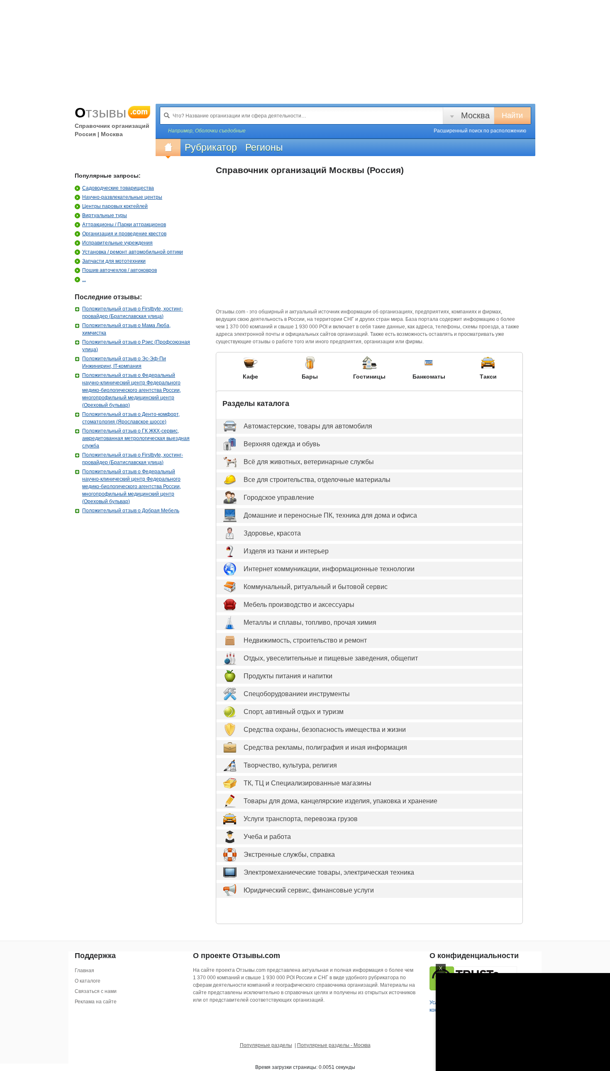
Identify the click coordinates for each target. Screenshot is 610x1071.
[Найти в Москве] (166, 115)
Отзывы (111, 112)
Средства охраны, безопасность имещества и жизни (325, 729)
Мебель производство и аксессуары (299, 604)
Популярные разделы (266, 1045)
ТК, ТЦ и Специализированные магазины (307, 783)
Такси (488, 376)
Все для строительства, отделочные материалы (317, 479)
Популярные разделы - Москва (334, 1045)
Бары (310, 376)
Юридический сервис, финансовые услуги (309, 890)
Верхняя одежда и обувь (282, 443)
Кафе (250, 376)
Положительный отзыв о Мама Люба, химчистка (126, 329)
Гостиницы (369, 376)
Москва (475, 115)
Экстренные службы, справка (289, 854)
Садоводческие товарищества (118, 188)
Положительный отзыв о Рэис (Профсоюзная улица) (136, 345)
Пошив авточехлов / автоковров (119, 270)
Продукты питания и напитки (288, 676)
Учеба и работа (267, 836)
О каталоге (87, 981)
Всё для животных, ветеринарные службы (309, 461)
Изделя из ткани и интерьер (286, 551)
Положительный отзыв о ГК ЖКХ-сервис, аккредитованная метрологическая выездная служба (136, 438)
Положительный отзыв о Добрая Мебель (130, 510)
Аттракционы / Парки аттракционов (124, 224)
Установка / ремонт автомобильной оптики (132, 252)
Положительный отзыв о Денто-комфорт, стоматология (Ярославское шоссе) (131, 418)
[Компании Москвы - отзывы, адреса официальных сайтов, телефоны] (168, 147)
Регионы (264, 147)
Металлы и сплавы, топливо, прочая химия (310, 622)
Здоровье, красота (272, 533)
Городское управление (279, 497)
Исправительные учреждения (117, 243)
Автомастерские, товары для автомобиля (308, 426)
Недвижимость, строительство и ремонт (305, 640)
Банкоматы (428, 376)
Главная (84, 970)
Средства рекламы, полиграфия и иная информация (325, 747)
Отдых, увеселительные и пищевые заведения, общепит (331, 658)
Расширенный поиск (480, 131)
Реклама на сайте (96, 1002)
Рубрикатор (211, 147)
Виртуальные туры (104, 215)
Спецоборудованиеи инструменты (297, 693)
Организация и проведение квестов (124, 234)
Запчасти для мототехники (114, 261)
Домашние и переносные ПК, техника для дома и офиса (330, 515)
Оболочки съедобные (220, 131)
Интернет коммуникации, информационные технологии (329, 568)
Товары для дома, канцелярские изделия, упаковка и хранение (340, 800)
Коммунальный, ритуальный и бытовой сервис (316, 586)
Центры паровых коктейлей (115, 206)
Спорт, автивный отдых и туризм (294, 711)
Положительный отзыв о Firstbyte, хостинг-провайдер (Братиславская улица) (132, 312)
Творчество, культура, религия (290, 765)
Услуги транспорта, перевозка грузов (301, 818)
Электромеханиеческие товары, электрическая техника (329, 872)
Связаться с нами (96, 991)
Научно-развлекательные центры (122, 197)
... (84, 279)
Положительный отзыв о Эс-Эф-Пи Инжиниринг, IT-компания (124, 362)
